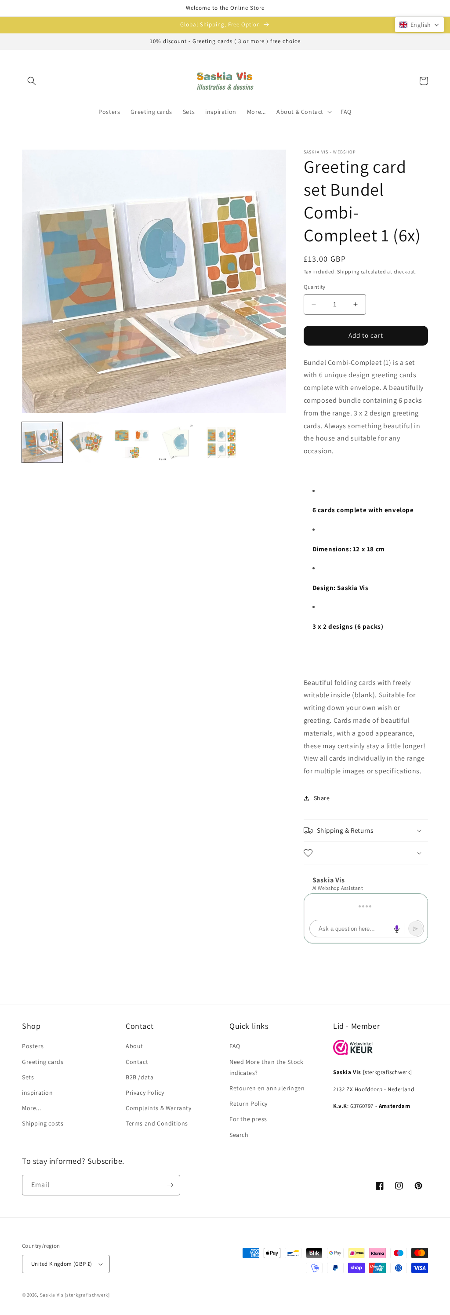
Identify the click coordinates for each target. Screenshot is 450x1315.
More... (31, 1108)
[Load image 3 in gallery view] (132, 442)
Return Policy (248, 1103)
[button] (31, 81)
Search (239, 1135)
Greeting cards (42, 1062)
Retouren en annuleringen (267, 1088)
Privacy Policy (145, 1092)
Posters (33, 1046)
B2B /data (139, 1077)
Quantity (315, 287)
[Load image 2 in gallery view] (87, 442)
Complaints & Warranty (159, 1108)
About (134, 1046)
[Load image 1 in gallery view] (42, 442)
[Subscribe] (170, 1185)
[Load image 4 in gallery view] (176, 442)
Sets (28, 1077)
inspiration (37, 1092)
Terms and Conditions (157, 1123)
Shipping (348, 271)
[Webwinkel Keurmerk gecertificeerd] (353, 1052)
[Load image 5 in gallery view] (221, 442)
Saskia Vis (52, 1295)
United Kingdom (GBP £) (61, 1264)
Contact (137, 1062)
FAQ (234, 1046)
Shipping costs (42, 1123)
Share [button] (322, 798)
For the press (248, 1119)
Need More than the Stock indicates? (266, 1067)
